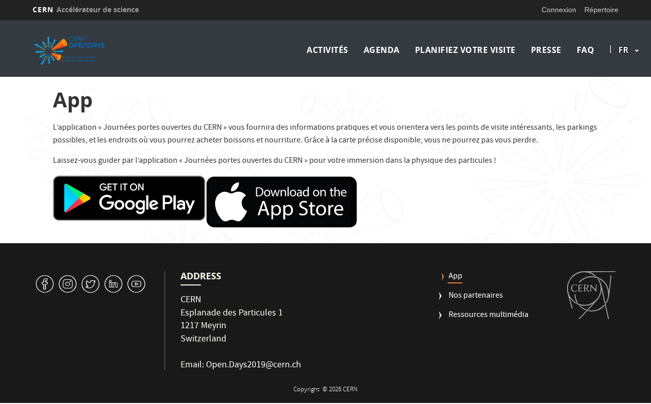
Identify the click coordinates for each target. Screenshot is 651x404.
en (625, 82)
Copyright (307, 390)
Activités (327, 49)
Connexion (559, 10)
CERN (86, 9)
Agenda (382, 49)
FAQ (586, 49)
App (455, 277)
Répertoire (601, 10)
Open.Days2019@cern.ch (253, 365)
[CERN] (591, 295)
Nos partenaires (476, 296)
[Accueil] (103, 50)
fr (623, 49)
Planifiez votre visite (465, 49)
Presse (546, 49)
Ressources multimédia (488, 316)
